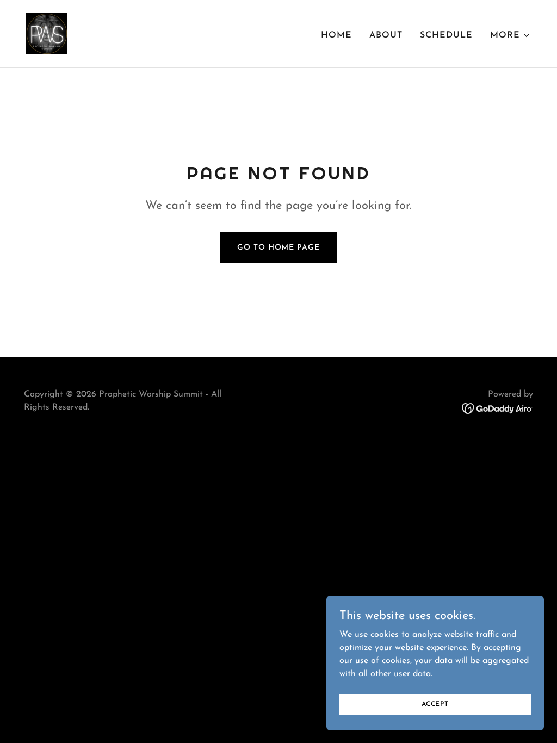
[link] (46, 33)
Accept (435, 704)
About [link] (386, 35)
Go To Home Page (278, 248)
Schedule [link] (446, 35)
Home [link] (336, 35)
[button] (510, 35)
